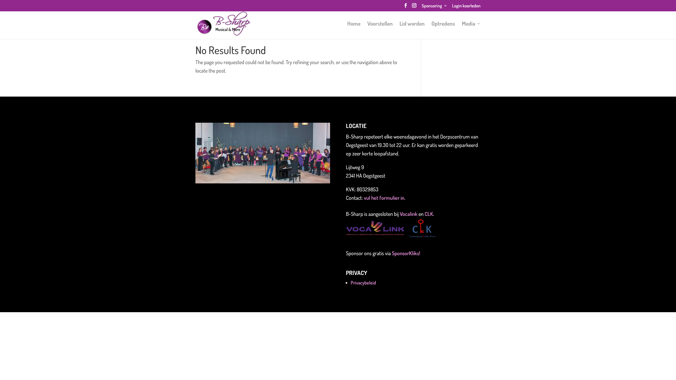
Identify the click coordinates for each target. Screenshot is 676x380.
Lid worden (412, 24)
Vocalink (409, 213)
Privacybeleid (363, 283)
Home (353, 24)
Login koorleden (466, 5)
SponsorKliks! (406, 253)
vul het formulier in (384, 197)
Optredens (443, 24)
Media (468, 24)
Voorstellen (380, 24)
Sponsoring (432, 5)
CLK (429, 213)
